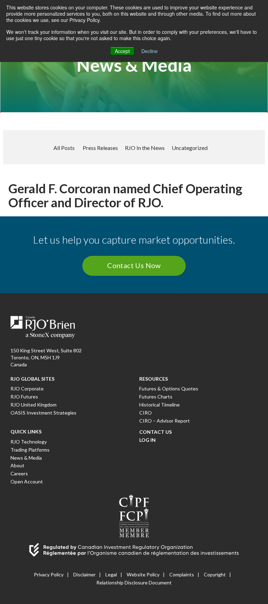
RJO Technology (28, 442)
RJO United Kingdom (33, 405)
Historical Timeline (159, 405)
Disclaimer (84, 574)
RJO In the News (145, 147)
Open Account (26, 481)
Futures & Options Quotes (168, 388)
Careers (19, 473)
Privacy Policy (49, 574)
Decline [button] (149, 51)
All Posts (64, 147)
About (17, 465)
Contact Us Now (134, 265)
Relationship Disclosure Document (134, 582)
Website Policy (143, 574)
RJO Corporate (27, 388)
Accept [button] (122, 51)
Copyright (215, 574)
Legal (111, 574)
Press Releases (100, 147)
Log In (147, 440)
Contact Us (155, 432)
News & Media (26, 458)
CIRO (145, 413)
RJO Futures (24, 397)
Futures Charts (155, 397)
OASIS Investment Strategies (43, 413)
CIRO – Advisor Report (164, 421)
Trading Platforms (30, 450)
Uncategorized (190, 147)
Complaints (181, 574)
